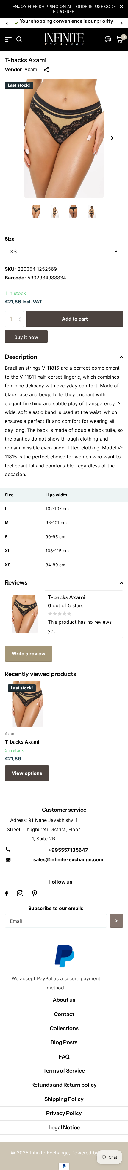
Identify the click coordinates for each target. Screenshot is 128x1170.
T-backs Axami (22, 742)
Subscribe (116, 921)
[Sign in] (108, 39)
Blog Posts (64, 1042)
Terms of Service (64, 1070)
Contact (64, 1014)
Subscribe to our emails (55, 908)
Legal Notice (64, 1127)
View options (27, 773)
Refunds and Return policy (64, 1085)
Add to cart (75, 319)
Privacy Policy (64, 1113)
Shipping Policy (64, 1099)
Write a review (29, 654)
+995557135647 (68, 850)
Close (121, 6)
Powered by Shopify (94, 1153)
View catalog (8, 39)
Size (10, 239)
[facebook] (6, 893)
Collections (64, 1028)
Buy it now (26, 337)
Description (21, 356)
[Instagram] (20, 893)
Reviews (16, 582)
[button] (6, 23)
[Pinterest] (34, 893)
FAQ (64, 1056)
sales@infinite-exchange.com (68, 859)
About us (64, 1000)
